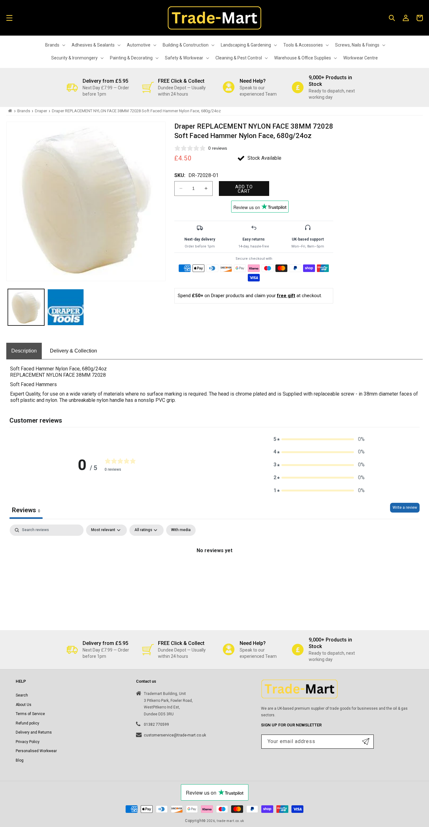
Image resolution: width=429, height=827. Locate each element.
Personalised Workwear (36, 751)
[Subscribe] (365, 741)
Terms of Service (30, 714)
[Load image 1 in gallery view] (26, 307)
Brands (23, 110)
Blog (20, 760)
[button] (9, 18)
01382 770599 (156, 724)
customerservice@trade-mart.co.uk (175, 735)
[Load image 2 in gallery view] (65, 307)
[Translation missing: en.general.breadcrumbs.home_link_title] (10, 110)
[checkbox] (181, 530)
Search (22, 695)
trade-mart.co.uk (230, 821)
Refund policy (27, 723)
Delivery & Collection (73, 350)
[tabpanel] (214, 571)
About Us (23, 704)
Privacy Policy (28, 742)
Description (24, 350)
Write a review (405, 507)
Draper (41, 110)
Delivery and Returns (34, 732)
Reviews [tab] (26, 510)
